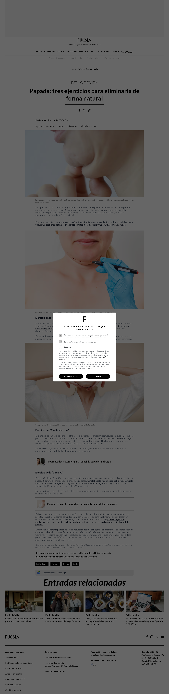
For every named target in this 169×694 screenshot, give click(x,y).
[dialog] (84, 347)
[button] (84, 347)
